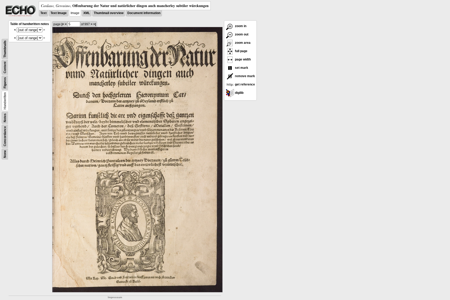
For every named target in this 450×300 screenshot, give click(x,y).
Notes (5, 117)
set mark (241, 68)
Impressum (115, 297)
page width (242, 59)
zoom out (241, 34)
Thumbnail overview (108, 13)
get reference (244, 84)
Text (43, 13)
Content (5, 67)
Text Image (59, 13)
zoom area (242, 43)
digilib (238, 93)
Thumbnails (5, 49)
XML (86, 13)
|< (62, 24)
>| (94, 24)
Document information (143, 13)
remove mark (244, 76)
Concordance (5, 136)
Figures (5, 82)
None (5, 154)
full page (240, 51)
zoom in (240, 26)
